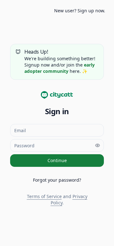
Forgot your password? (57, 180)
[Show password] (97, 145)
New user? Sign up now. (79, 11)
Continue (57, 160)
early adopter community (59, 68)
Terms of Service (44, 196)
